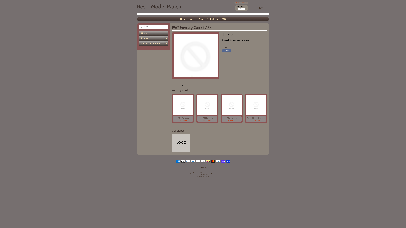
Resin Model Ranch (159, 6)
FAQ (224, 19)
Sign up (244, 3)
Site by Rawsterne (203, 174)
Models (193, 19)
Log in (237, 3)
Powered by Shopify (203, 176)
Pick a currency (241, 6)
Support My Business (209, 19)
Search (203, 167)
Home (183, 19)
